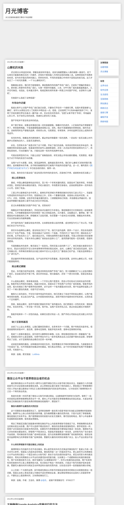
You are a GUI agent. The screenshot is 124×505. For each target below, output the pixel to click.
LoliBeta (35, 354)
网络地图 (104, 122)
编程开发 (104, 117)
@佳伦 (43, 480)
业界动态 (104, 86)
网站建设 (104, 103)
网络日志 (104, 108)
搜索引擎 (104, 113)
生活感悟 (104, 95)
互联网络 (104, 99)
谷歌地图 (104, 67)
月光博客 (16, 11)
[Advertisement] (62, 38)
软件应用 (104, 90)
